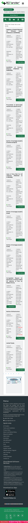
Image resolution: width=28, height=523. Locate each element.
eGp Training (6, 452)
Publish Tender (7, 448)
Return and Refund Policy (10, 432)
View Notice (21, 62)
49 (24, 373)
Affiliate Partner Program (9, 450)
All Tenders (6, 426)
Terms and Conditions (9, 428)
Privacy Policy (6, 430)
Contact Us (6, 458)
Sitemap (5, 454)
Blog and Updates (8, 434)
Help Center (6, 436)
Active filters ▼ (14, 15)
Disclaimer (6, 438)
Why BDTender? (7, 440)
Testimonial (6, 446)
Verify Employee (7, 456)
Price (4, 444)
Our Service (6, 442)
